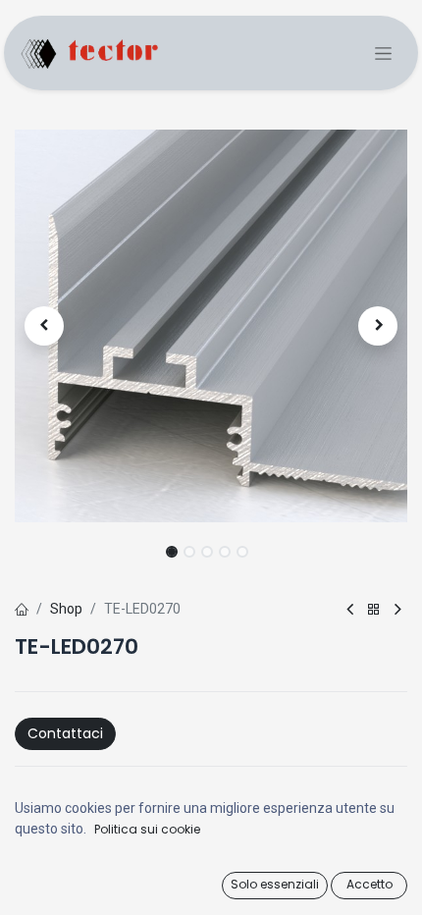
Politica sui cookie (147, 829)
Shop (66, 609)
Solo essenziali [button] (275, 884)
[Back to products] (374, 610)
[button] (44, 325)
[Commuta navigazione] (383, 53)
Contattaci (65, 733)
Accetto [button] (369, 884)
